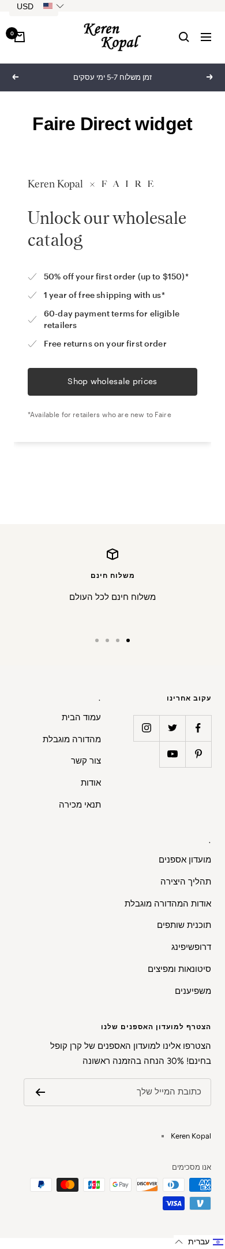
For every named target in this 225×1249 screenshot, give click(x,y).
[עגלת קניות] (19, 37)
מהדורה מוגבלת (72, 739)
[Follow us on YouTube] (172, 754)
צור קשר (86, 761)
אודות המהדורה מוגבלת (168, 903)
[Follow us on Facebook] (198, 728)
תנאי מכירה (80, 804)
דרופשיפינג (191, 947)
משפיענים (193, 991)
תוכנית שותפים (184, 925)
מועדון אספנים (185, 859)
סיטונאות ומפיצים (179, 969)
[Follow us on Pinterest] (198, 754)
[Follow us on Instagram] (146, 728)
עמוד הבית (81, 717)
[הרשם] (40, 1092)
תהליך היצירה (185, 881)
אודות (91, 783)
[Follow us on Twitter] (172, 728)
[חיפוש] (184, 37)
